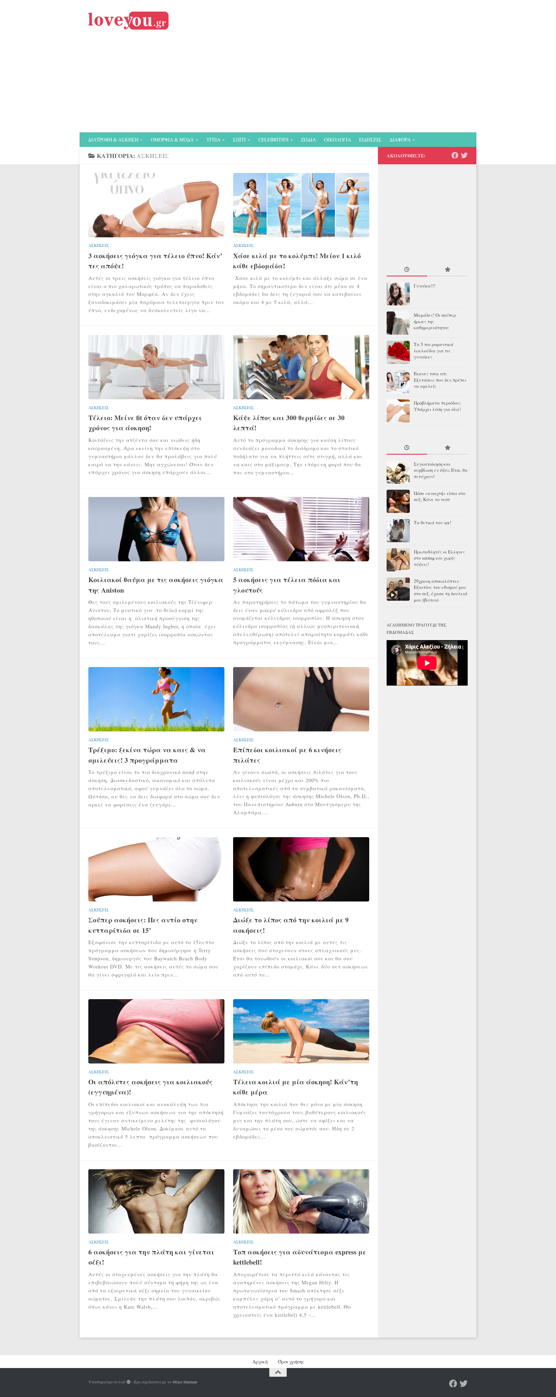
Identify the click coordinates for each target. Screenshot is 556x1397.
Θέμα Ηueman (185, 1382)
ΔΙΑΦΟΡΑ (400, 139)
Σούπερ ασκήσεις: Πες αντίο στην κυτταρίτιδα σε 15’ (142, 925)
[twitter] (464, 155)
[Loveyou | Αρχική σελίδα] (128, 21)
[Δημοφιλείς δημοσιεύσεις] (447, 270)
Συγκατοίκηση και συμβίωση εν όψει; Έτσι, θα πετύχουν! (441, 470)
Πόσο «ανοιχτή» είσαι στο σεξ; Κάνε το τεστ (439, 496)
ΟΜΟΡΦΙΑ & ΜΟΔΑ (172, 139)
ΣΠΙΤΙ (239, 139)
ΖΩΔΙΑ (308, 139)
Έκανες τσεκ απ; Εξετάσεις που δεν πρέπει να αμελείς (440, 380)
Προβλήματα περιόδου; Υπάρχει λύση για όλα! (437, 406)
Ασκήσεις (98, 245)
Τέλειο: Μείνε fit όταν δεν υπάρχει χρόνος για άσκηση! (145, 423)
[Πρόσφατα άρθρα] (407, 270)
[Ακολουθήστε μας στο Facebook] (454, 155)
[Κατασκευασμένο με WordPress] (129, 1382)
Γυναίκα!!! (424, 286)
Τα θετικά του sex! (432, 522)
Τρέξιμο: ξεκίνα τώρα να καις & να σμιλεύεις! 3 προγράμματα (147, 755)
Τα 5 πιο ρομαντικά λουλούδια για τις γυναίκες (433, 350)
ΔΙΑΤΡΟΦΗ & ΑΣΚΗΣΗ (113, 139)
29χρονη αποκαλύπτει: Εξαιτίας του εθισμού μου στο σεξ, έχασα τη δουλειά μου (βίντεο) (440, 590)
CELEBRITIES (273, 139)
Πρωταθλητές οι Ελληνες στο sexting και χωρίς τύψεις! (439, 558)
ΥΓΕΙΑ (213, 139)
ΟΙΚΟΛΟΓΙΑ (337, 139)
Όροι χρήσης (291, 1361)
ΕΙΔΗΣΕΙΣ (370, 139)
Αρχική (260, 1361)
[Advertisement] (278, 89)
